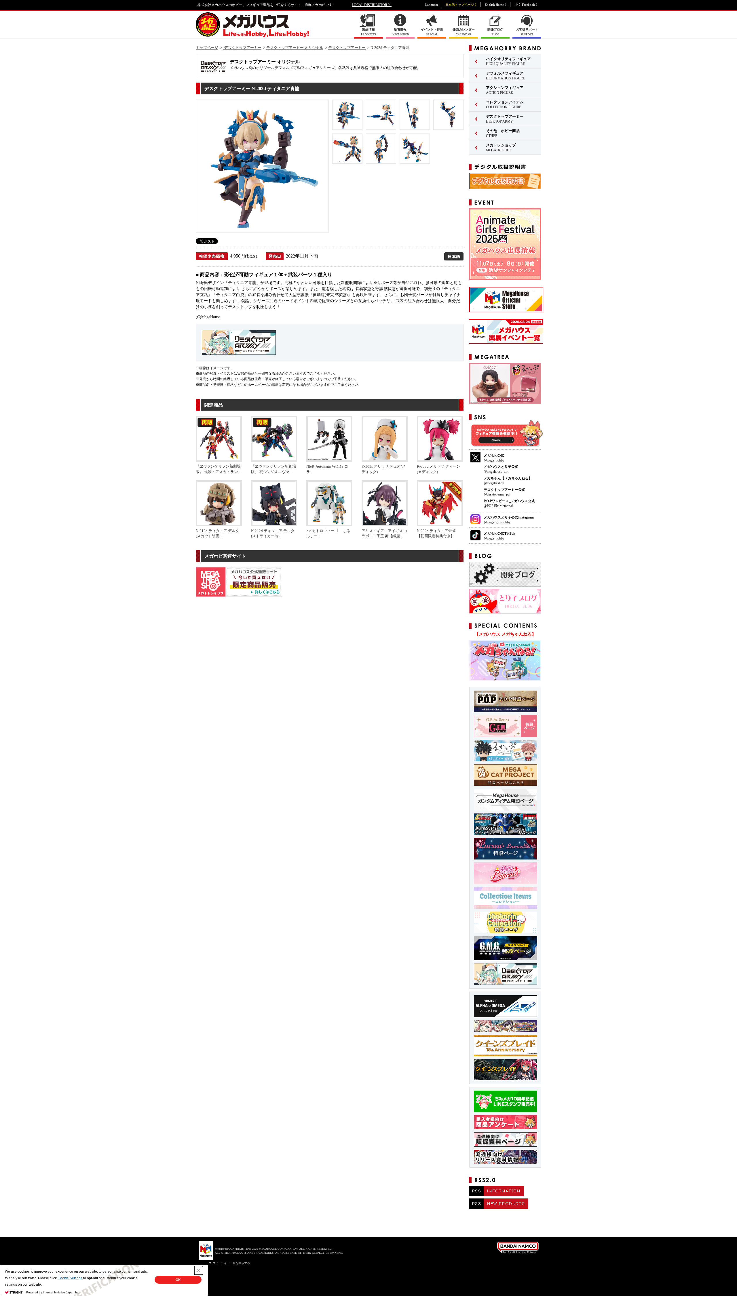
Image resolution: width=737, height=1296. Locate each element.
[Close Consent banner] (198, 1270)
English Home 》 (496, 4)
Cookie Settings (70, 1278)
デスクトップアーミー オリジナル (294, 47)
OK (178, 1280)
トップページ (207, 47)
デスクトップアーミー (242, 47)
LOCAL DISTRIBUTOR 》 (372, 5)
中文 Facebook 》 (527, 4)
